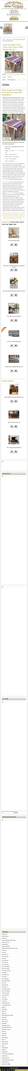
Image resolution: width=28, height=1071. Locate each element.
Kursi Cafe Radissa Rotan (14, 240)
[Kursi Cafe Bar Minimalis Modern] (7, 28)
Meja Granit (4, 1017)
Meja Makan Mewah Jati (7, 1027)
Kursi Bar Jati (5, 954)
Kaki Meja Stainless (6, 946)
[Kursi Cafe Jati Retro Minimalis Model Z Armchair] (14, 283)
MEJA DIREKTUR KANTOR (7, 1015)
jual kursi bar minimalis (8, 212)
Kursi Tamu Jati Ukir (6, 988)
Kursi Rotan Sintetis (6, 980)
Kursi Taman (4, 986)
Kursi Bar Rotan (5, 956)
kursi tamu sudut (5, 995)
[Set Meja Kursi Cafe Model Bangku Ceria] (14, 358)
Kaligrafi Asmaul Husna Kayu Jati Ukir (10, 948)
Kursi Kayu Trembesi (6, 970)
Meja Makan (4, 1023)
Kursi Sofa (4, 982)
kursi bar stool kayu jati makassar (13, 214)
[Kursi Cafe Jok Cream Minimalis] (14, 308)
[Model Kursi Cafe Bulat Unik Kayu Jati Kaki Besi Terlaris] (14, 257)
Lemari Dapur (4, 999)
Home (4, 39)
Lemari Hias (4, 1001)
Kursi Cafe (9, 39)
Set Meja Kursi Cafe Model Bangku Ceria (14, 366)
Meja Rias (4, 1031)
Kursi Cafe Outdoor (6, 966)
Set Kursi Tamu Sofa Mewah (7, 1053)
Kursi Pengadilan (5, 978)
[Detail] (16, 244)
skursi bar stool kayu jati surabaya (15, 218)
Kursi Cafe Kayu (5, 964)
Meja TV (3, 1039)
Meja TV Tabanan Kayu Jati (14, 422)
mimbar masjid (5, 1043)
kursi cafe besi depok (18, 217)
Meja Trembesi (5, 1037)
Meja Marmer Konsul (6, 1029)
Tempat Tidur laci (5, 1061)
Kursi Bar (4, 952)
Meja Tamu (4, 1035)
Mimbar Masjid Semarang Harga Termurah (14, 397)
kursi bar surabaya (11, 217)
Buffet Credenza (5, 936)
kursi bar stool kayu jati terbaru (14, 216)
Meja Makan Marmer (6, 1025)
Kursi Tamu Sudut (5, 993)
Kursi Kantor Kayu (5, 968)
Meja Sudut (4, 1033)
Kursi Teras (4, 997)
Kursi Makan (4, 972)
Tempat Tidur (4, 1055)
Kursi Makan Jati (5, 974)
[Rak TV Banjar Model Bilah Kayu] (14, 439)
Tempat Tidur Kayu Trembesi (8, 1059)
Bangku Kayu (4, 934)
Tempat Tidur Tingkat (6, 1064)
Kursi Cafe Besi (5, 960)
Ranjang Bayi (4, 1051)
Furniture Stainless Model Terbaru (9, 940)
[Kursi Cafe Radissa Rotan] (14, 232)
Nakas (3, 1045)
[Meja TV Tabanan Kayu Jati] (14, 414)
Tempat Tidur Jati (5, 1057)
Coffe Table (4, 938)
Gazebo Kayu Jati (5, 942)
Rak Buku (4, 1049)
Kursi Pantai (4, 976)
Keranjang (13, 19)
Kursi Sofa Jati (5, 984)
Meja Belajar (4, 1009)
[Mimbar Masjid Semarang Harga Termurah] (13, 389)
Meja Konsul (4, 1019)
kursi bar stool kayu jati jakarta (12, 213)
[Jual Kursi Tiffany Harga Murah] (14, 333)
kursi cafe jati (17, 150)
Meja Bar (4, 1007)
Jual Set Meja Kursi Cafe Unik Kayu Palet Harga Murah (13, 47)
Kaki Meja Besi (5, 944)
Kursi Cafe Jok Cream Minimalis (14, 316)
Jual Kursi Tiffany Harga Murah (14, 341)
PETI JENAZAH (5, 1047)
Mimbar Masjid (5, 1041)
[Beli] (11, 244)
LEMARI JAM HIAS (6, 1003)
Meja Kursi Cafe (5, 1021)
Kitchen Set (4, 950)
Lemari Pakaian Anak (6, 1005)
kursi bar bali (15, 212)
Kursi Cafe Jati (16, 74)
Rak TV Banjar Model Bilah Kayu (14, 447)
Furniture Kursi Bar (10, 193)
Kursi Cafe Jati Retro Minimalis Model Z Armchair (14, 291)
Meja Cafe (22, 74)
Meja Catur (4, 1013)
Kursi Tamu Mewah (6, 990)
